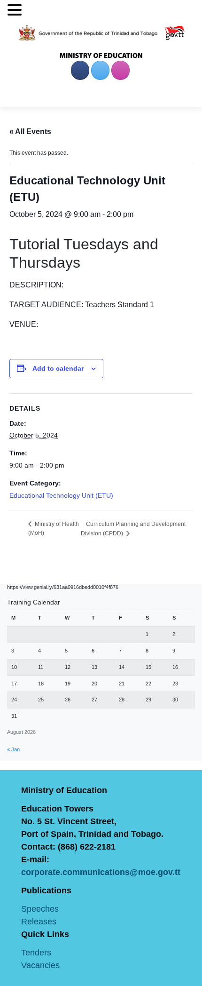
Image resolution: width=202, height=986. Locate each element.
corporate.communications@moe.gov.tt (100, 872)
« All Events (30, 131)
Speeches (40, 909)
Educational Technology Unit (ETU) (61, 495)
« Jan (13, 749)
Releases (38, 921)
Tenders (36, 952)
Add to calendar (58, 368)
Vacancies (40, 965)
